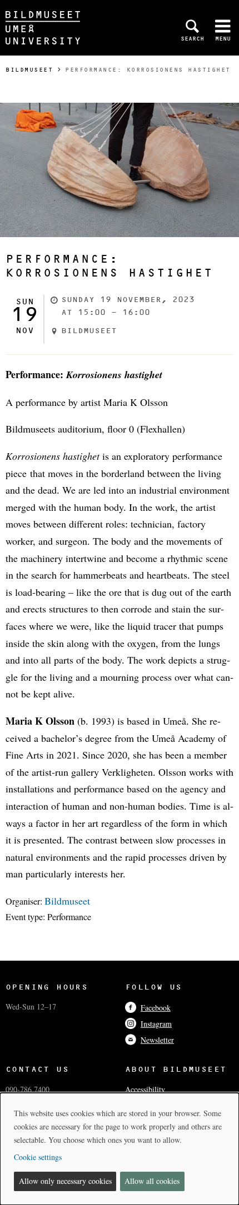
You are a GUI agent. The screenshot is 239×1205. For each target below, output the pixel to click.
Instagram (156, 1023)
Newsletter (157, 1040)
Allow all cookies (152, 1181)
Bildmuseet (29, 70)
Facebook (156, 1007)
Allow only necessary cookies (65, 1181)
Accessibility (145, 1089)
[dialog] (119, 1149)
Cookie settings (38, 1157)
